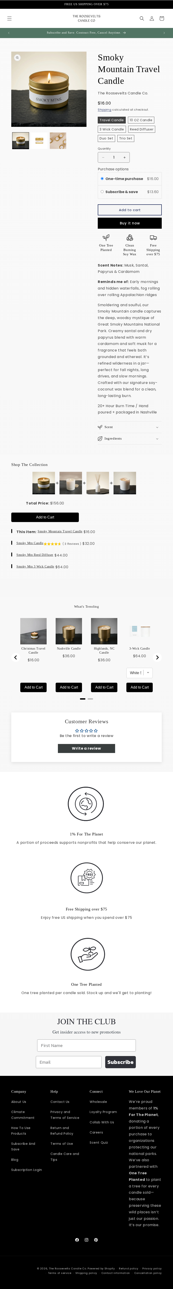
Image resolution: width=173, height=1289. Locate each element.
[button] (9, 18)
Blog (14, 1159)
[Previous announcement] (9, 33)
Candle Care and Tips (64, 1157)
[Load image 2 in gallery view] (39, 140)
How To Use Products (21, 1131)
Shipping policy (86, 1273)
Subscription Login (26, 1170)
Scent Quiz (99, 1142)
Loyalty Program (103, 1112)
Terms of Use (61, 1143)
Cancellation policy (148, 1273)
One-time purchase (124, 178)
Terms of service (59, 1273)
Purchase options (113, 169)
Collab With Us (102, 1122)
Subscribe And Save (23, 1146)
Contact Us (60, 1102)
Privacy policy (152, 1268)
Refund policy (128, 1268)
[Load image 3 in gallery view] (58, 140)
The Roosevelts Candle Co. (68, 1268)
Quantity (104, 148)
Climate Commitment (23, 1115)
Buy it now (130, 223)
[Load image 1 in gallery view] (20, 140)
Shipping (105, 110)
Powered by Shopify (101, 1268)
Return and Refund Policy (61, 1131)
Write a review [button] (86, 748)
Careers (96, 1132)
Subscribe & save (122, 191)
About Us (18, 1102)
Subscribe (120, 1062)
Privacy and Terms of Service (65, 1115)
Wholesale (98, 1102)
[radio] (102, 179)
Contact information (115, 1273)
